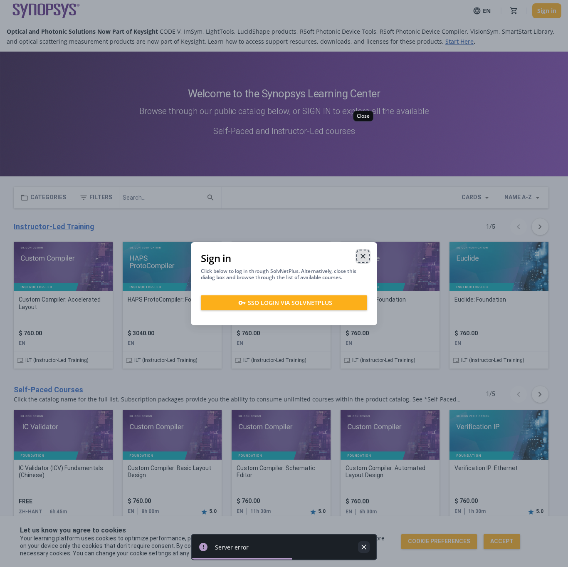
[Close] (363, 256)
